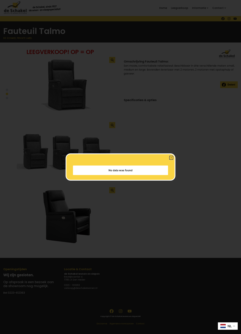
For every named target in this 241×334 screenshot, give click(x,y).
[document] (120, 167)
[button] (171, 177)
